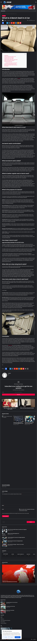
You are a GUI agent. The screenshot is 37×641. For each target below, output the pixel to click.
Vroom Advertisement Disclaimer (5, 620)
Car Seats (6, 13)
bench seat (10, 345)
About (1, 617)
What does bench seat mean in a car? (10, 56)
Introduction (6, 55)
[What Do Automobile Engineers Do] (4, 534)
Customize (5, 637)
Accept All (17, 637)
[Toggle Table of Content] (25, 54)
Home (3, 13)
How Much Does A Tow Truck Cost (12, 602)
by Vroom (9, 639)
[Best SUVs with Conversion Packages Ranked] (4, 541)
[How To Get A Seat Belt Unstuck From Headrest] (7, 450)
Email (3, 509)
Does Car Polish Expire (7, 581)
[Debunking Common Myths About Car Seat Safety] (30, 419)
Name (3, 505)
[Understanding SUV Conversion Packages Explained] (4, 538)
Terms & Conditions (3, 623)
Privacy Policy (19, 513)
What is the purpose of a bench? (9, 60)
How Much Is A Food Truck (10, 606)
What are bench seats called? (9, 58)
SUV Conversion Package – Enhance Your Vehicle (16, 544)
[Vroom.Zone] (7, 2)
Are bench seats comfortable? (9, 57)
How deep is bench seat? (8, 61)
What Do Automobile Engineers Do (13, 533)
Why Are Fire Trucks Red (10, 610)
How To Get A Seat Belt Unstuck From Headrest (6, 485)
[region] (12, 634)
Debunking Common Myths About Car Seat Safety (29, 423)
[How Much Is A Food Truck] (3, 607)
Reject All (11, 637)
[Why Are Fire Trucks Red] (3, 611)
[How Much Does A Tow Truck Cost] (3, 603)
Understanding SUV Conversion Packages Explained (16, 537)
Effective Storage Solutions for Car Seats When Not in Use (18, 423)
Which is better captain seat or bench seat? (11, 59)
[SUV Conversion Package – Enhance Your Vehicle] (4, 545)
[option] (18, 574)
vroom (4, 20)
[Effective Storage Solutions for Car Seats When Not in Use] (18, 419)
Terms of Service (24, 513)
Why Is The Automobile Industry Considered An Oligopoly (17, 529)
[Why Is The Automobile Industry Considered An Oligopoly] (4, 530)
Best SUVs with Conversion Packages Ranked (15, 540)
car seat (19, 78)
